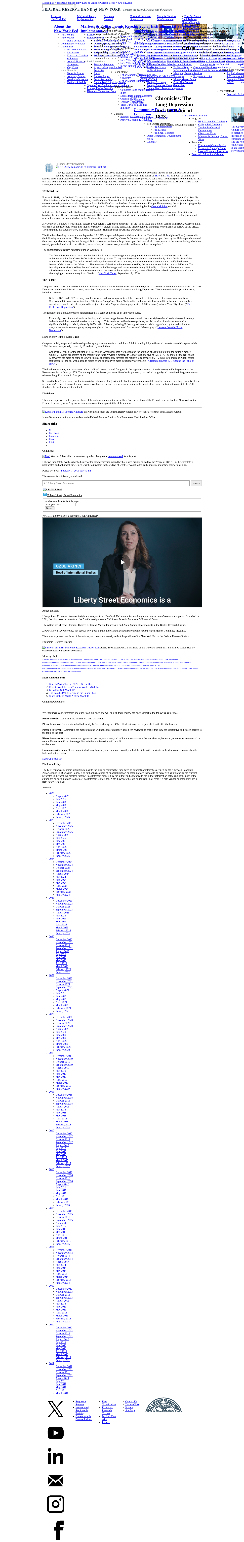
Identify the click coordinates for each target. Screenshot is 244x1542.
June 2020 (61, 1035)
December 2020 (64, 1017)
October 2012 (63, 1333)
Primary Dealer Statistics (100, 88)
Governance (67, 46)
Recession (147, 668)
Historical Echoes (57, 665)
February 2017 (63, 1163)
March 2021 (62, 1005)
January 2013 (63, 1321)
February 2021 (63, 1008)
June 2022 (61, 957)
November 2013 (64, 1291)
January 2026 (63, 817)
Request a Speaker (81, 1403)
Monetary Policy (86, 668)
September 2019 (64, 1064)
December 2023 (64, 900)
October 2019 (63, 1061)
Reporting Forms (156, 49)
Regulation (168, 668)
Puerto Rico (138, 668)
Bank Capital (83, 659)
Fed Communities (163, 126)
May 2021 (61, 999)
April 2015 (61, 1235)
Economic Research (109, 18)
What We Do (67, 34)
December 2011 (64, 1366)
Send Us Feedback (52, 758)
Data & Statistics (91, 2)
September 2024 (64, 870)
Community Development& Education (137, 99)
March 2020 (62, 1043)
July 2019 (61, 1070)
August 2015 (62, 1223)
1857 (167, 175)
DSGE (167, 659)
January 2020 (63, 1049)
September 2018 (64, 1103)
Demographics (159, 659)
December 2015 (64, 1211)
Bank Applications (150, 55)
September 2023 (64, 909)
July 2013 (61, 1303)
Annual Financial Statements (76, 63)
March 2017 (62, 1160)
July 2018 (61, 1109)
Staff (149, 120)
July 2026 (61, 799)
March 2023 (62, 927)
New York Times (107, 273)
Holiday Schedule (76, 82)
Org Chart (72, 67)
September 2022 (64, 948)
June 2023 (61, 918)
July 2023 (61, 915)
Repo (174, 668)
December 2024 (64, 861)
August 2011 (62, 1378)
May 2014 (61, 1270)
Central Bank (98, 659)
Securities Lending (103, 79)
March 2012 (62, 1354)
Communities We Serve (73, 43)
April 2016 (61, 1196)
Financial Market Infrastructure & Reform (179, 63)
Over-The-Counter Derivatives (183, 84)
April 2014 (61, 1273)
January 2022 (63, 972)
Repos (97, 73)
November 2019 (64, 1058)
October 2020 (63, 1023)
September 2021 (64, 987)
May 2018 (61, 1115)
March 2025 (62, 849)
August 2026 (62, 796)
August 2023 (62, 912)
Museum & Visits (51, 2)
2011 (51, 1363)
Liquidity (50, 668)
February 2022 (63, 969)
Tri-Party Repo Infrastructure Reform (184, 69)
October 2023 (63, 906)
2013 (51, 1285)
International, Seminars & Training (82, 1410)
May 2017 (61, 1154)
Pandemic (126, 668)
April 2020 (61, 1040)
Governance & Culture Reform (84, 1418)
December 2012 (64, 1327)
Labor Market (143, 665)
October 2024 (63, 867)
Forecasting (183, 662)
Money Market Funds (184, 79)
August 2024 (62, 873)
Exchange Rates (80, 662)
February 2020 (63, 1046)
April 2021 (61, 1002)
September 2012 (64, 1336)
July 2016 (61, 1187)
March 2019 (62, 1082)
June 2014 (61, 1267)
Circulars (151, 37)
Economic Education (196, 115)
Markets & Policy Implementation (86, 18)
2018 (51, 1091)
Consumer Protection (151, 58)
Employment (61, 662)
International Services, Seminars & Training (185, 57)
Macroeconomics (60, 668)
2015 (51, 1208)
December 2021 (64, 978)
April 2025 (61, 846)
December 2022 (64, 939)
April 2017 (61, 1157)
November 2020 (64, 1020)
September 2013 (64, 1297)
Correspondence (155, 52)
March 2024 (62, 888)
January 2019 (63, 1088)
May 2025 (61, 843)
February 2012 (63, 1357)
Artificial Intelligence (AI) (52, 659)
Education (52, 662)
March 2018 (62, 1121)
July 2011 (61, 1381)
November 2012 (64, 1330)
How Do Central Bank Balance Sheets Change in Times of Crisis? (191, 21)
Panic (132, 668)
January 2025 (63, 855)
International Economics (113, 665)
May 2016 (61, 1193)
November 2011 (64, 1369)
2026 (51, 793)
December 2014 (64, 1249)
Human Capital (91, 665)
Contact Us (131, 1401)
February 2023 (63, 930)
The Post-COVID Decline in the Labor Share (73, 693)
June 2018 (61, 1112)
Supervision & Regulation (153, 34)
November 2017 (64, 1136)
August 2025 (62, 835)
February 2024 (63, 891)
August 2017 (62, 1145)
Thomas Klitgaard (73, 411)
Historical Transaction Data (101, 91)
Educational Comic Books (212, 145)
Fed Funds (118, 662)
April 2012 (61, 1351)
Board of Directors (77, 49)
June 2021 (61, 996)
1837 (157, 175)
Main (184, 28)
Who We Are (67, 37)
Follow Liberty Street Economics (64, 495)
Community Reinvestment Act (156, 63)
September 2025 (64, 832)
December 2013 (64, 1288)
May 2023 (61, 921)
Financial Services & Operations (178, 36)
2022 (51, 936)
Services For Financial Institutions (184, 42)
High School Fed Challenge (212, 121)
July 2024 (61, 876)
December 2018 (64, 1094)
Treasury (65, 671)
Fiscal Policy (174, 662)
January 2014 (63, 1282)
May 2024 (61, 882)
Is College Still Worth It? (62, 690)
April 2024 (61, 885)
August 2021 (62, 990)
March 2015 (62, 1238)
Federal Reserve (107, 662)
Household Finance (71, 665)
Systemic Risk (52, 671)
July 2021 (61, 993)
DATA (90, 34)
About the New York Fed (58, 18)
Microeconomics (73, 668)
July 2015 (61, 1226)
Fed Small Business (164, 132)
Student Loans (186, 668)
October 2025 (63, 829)
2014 (51, 1246)
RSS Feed (56, 489)
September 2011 (64, 1375)
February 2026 (63, 814)
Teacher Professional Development (209, 129)
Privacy (129, 1407)
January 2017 (63, 1166)
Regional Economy (71, 2)
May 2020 (61, 1038)
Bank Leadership (76, 40)
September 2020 (64, 1026)
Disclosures (73, 52)
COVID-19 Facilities (124, 659)
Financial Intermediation (146, 662)
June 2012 (61, 1345)
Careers (104, 2)
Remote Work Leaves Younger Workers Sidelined (75, 687)
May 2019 (61, 1076)
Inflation (100, 665)
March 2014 (62, 1276)
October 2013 (63, 1294)
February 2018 (63, 1124)
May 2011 (61, 1387)
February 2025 (63, 852)
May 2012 (61, 1348)
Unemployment (75, 671)
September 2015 (64, 1220)
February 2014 (63, 1279)
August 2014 (62, 1261)
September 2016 (64, 1181)
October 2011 (63, 1372)
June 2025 (61, 840)
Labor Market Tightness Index (136, 80)
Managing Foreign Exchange (183, 75)
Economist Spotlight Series (212, 148)
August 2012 (62, 1339)
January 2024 (63, 894)
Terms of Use (132, 1404)
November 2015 (64, 1214)
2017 (51, 1130)
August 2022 (62, 951)
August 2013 (62, 1300)
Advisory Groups (76, 76)
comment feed (115, 456)
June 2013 (61, 1306)
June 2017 (61, 1151)
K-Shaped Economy (130, 665)
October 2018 (63, 1100)
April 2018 (61, 1118)
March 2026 (62, 811)
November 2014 (64, 1252)
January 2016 (63, 1205)
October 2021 (63, 984)
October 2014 (63, 1255)
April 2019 (61, 1079)
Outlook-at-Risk (128, 98)
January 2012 (63, 1360)
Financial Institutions (129, 662)
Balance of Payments (70, 659)
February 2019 (63, 1085)
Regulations (153, 40)
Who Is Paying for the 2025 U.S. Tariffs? (70, 684)
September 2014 (64, 1258)
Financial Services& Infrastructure (166, 18)
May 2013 (61, 1309)
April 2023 (61, 924)
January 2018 (63, 1127)
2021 (51, 975)
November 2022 (64, 942)
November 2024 (64, 864)
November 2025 (64, 826)
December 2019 (64, 1055)
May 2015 (61, 1232)
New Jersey (97, 668)
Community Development (153, 117)
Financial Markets (163, 662)
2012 (51, 1324)
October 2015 (63, 1217)
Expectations (90, 662)
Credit (134, 659)
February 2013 (63, 1318)
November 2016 (64, 1175)
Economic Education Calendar (208, 154)
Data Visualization (109, 1403)
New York (105, 668)
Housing (82, 665)
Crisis (139, 659)
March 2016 (62, 1199)
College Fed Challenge (210, 124)
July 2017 (61, 1148)
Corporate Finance (110, 659)
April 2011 (61, 1390)
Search (196, 483)
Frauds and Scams (156, 67)
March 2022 (62, 966)
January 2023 (63, 933)
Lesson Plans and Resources (213, 151)
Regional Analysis (157, 668)
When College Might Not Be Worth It (69, 696)
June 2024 (61, 879)
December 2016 (64, 1172)
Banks (90, 659)
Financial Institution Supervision (140, 18)
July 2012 (61, 1342)
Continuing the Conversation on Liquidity (191, 31)
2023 (51, 897)
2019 (51, 1052)
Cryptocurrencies (147, 659)
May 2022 (61, 960)
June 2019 (61, 1073)
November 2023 (64, 903)
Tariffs (59, 671)
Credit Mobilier (159, 206)
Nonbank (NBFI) (115, 668)
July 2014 (61, 1264)
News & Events (124, 2)
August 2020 (62, 1029)
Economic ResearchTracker (107, 1410)
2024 (51, 858)
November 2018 (64, 1097)
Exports (98, 662)
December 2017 (64, 1133)
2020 (51, 1014)
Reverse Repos (102, 76)
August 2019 (62, 1067)
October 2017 (63, 1139)
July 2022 (61, 954)
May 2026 (61, 805)
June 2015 (61, 1229)
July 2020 (61, 1032)
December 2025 (64, 823)
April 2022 (61, 963)
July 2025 (61, 838)
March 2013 (62, 1315)
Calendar (151, 141)
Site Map (130, 1410)
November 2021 (64, 981)
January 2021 (63, 1011)
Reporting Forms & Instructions (150, 45)
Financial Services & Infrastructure (178, 28)
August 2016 (62, 1184)
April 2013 (61, 1312)
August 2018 (62, 1106)
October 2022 (63, 945)
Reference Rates (95, 37)
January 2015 (63, 1243)
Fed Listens (160, 129)
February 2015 (63, 1241)
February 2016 (63, 1202)
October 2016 (63, 1178)
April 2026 (61, 808)
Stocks (178, 668)
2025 (51, 820)
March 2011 (62, 1393)
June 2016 (61, 1190)
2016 (51, 1169)
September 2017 (64, 1142)
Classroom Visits (207, 133)
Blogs (112, 2)
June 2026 (61, 802)
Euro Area (70, 662)
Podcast (106, 1422)
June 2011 (61, 1384)
